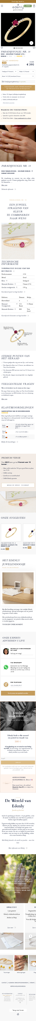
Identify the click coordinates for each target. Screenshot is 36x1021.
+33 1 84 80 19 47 (16, 685)
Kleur (3, 281)
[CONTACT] (20, 1002)
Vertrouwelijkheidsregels (18, 986)
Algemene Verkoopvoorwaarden (18, 983)
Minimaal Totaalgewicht (9, 305)
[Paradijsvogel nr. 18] (18, 29)
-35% (4, 63)
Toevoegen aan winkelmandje (18, 87)
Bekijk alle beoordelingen (8, 442)
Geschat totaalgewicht (8, 287)
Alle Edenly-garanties (8, 103)
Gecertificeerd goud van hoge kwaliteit (12, 292)
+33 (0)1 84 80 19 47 (20, 995)
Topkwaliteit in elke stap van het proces (15, 269)
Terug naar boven (18, 1010)
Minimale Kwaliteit (8, 284)
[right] (31, 43)
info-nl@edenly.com (20, 998)
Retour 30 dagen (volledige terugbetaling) (14, 94)
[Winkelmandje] (34, 6)
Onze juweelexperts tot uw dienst (22, 118)
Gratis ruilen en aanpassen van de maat (14, 97)
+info (22, 770)
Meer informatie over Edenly (17, 848)
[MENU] (2, 6)
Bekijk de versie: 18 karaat (18, 485)
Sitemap (32, 983)
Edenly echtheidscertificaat (10, 99)
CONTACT (4, 983)
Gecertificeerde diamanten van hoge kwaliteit (13, 316)
